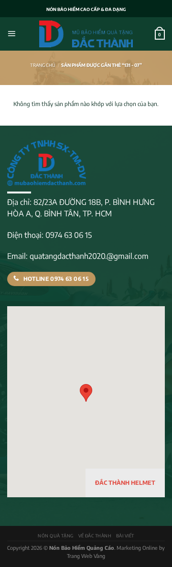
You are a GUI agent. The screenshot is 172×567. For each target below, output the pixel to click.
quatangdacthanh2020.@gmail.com (89, 256)
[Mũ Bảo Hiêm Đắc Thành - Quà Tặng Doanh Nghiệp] (86, 34)
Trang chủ (42, 65)
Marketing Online (137, 548)
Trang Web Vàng (86, 556)
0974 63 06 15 (68, 235)
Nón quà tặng (56, 535)
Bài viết (125, 535)
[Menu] (11, 34)
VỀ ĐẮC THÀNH (95, 535)
